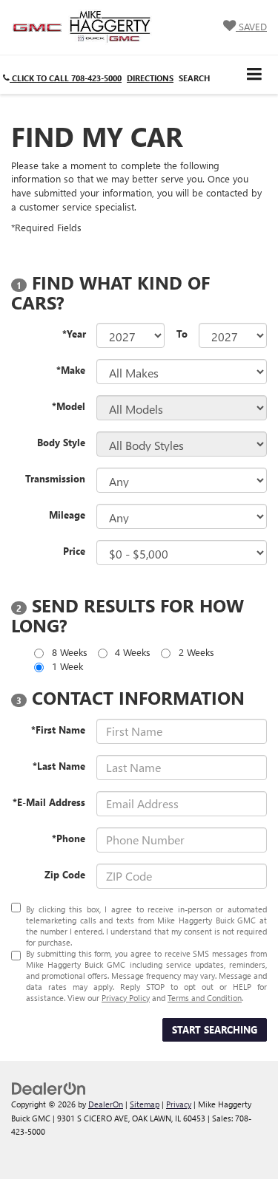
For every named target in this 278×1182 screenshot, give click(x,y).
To (182, 333)
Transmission (55, 478)
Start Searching (214, 1029)
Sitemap (144, 1104)
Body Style (61, 442)
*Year (74, 333)
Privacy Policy (126, 997)
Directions (150, 77)
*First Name (58, 729)
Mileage (67, 514)
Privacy (178, 1104)
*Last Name (59, 765)
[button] (62, 78)
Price (74, 550)
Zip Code (64, 874)
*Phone (68, 838)
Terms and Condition (205, 997)
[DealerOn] (49, 1088)
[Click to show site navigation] (254, 74)
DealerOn (105, 1104)
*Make (70, 369)
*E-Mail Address (49, 802)
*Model (68, 406)
